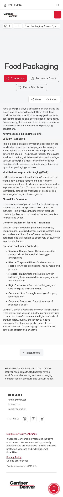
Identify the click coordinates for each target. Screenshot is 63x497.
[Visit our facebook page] (42, 419)
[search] (58, 5)
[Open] (57, 14)
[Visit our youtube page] (33, 419)
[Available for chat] (53, 488)
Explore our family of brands (21, 433)
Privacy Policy (13, 457)
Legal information (17, 409)
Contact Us (14, 404)
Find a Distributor (17, 399)
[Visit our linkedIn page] (25, 419)
